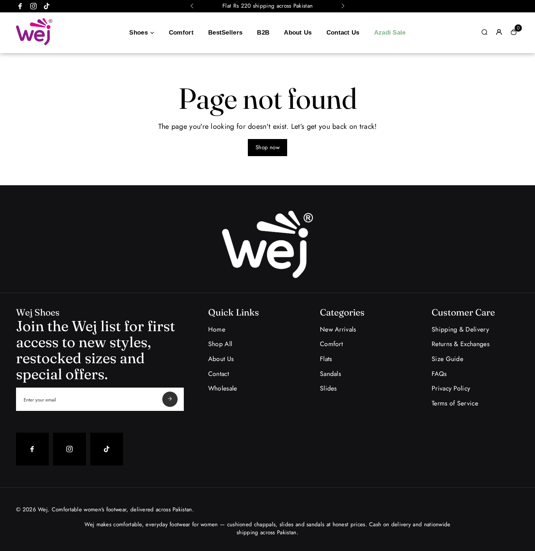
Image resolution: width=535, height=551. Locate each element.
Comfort (181, 32)
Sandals (330, 373)
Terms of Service (455, 403)
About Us (298, 32)
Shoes (138, 32)
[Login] (499, 32)
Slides (328, 388)
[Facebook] (20, 6)
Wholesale (222, 388)
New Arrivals (338, 329)
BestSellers (225, 32)
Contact (218, 373)
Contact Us (343, 32)
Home (216, 329)
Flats (326, 359)
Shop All (220, 344)
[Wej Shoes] (34, 43)
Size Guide (447, 359)
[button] (192, 6)
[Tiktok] (46, 6)
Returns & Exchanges (461, 344)
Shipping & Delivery (460, 329)
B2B (263, 32)
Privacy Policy (451, 388)
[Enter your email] (170, 399)
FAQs (439, 373)
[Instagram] (33, 6)
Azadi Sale (390, 32)
